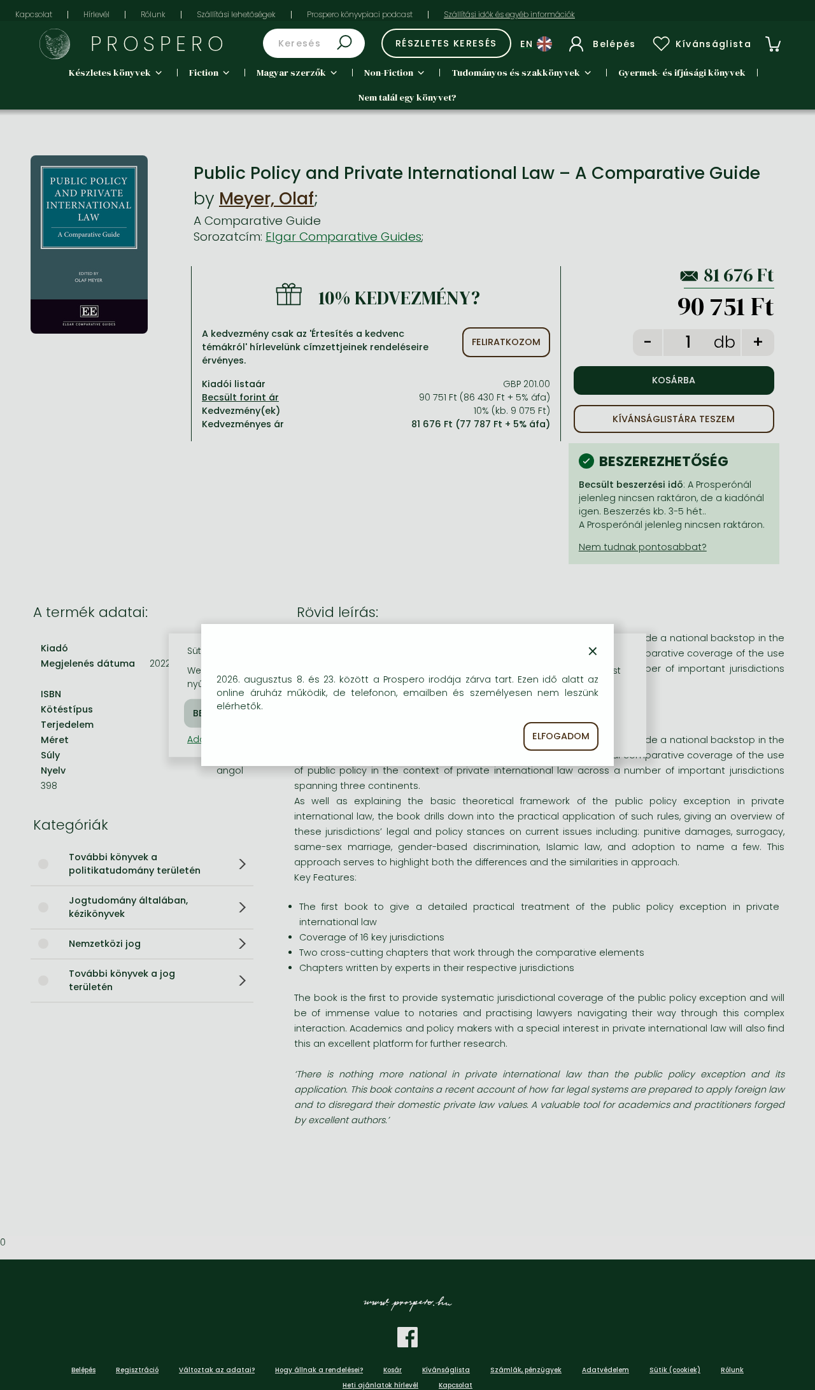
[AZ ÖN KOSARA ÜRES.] (773, 44)
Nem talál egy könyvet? (407, 97)
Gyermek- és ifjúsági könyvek (682, 72)
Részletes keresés (446, 43)
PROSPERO (159, 43)
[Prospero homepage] (54, 44)
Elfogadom (561, 736)
